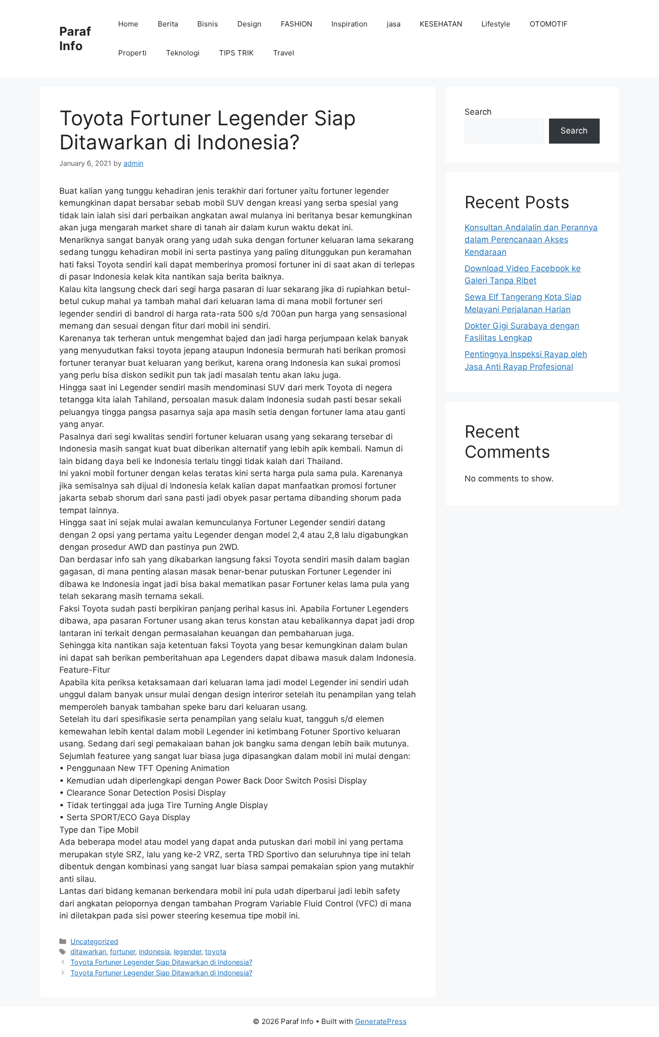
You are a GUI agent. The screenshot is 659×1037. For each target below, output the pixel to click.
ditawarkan (88, 951)
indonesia (154, 951)
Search (478, 112)
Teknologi (183, 52)
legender (187, 951)
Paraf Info (75, 38)
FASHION (296, 23)
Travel (283, 52)
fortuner (122, 951)
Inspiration (349, 23)
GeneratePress (381, 1021)
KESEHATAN (441, 23)
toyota (215, 951)
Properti (132, 52)
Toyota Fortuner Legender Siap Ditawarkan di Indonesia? (161, 962)
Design (249, 23)
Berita (168, 23)
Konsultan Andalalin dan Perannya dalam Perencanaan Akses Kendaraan (531, 240)
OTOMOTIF (549, 23)
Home (128, 23)
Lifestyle (495, 23)
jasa (393, 23)
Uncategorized (94, 941)
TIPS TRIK (236, 52)
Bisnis (207, 23)
